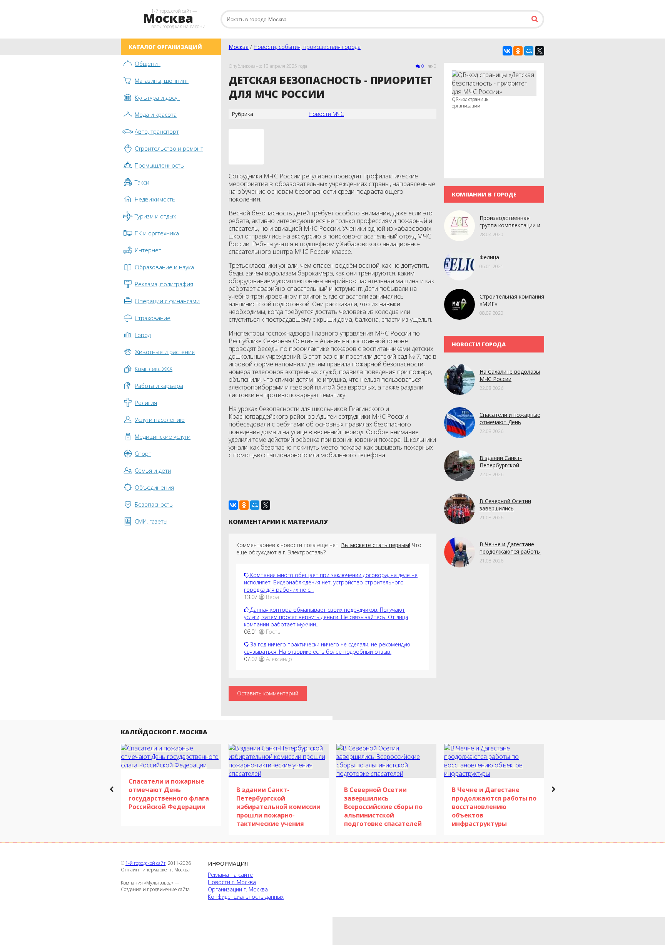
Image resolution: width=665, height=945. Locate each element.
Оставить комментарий (267, 693)
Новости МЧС (326, 113)
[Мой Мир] (528, 50)
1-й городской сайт (145, 863)
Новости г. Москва (232, 882)
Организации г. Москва (238, 889)
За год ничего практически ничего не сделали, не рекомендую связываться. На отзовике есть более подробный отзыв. (327, 648)
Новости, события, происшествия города (307, 46)
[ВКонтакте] (507, 50)
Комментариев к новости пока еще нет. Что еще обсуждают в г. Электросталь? (328, 548)
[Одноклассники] (518, 50)
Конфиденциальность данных (246, 896)
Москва (239, 46)
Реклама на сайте (230, 874)
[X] (539, 50)
